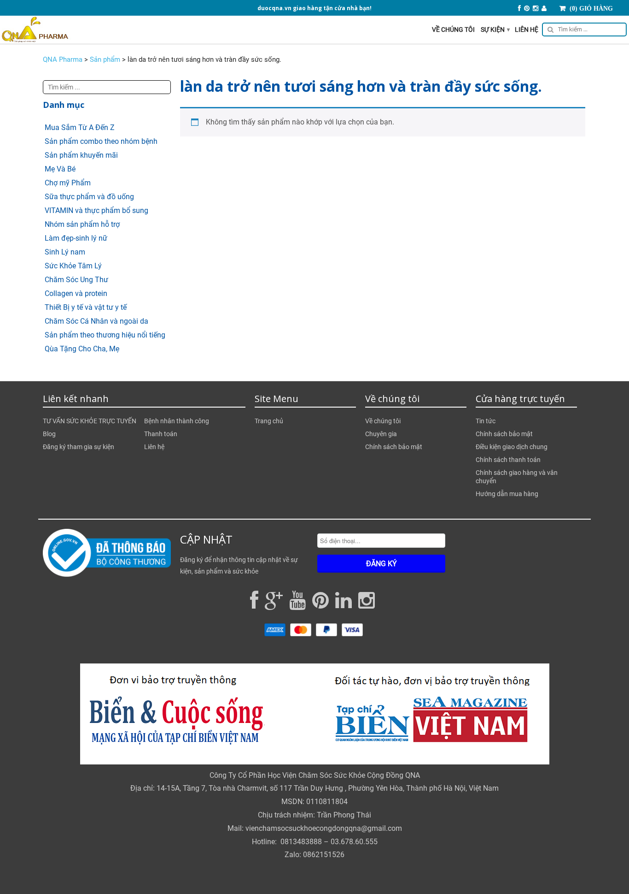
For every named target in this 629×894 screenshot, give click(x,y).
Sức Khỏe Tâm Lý (73, 265)
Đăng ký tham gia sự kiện (78, 446)
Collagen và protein (76, 293)
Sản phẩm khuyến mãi (81, 155)
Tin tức (485, 421)
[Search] (583, 31)
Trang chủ (269, 421)
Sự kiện (495, 29)
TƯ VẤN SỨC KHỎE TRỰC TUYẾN (89, 421)
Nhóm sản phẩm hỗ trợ (82, 224)
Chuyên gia (381, 434)
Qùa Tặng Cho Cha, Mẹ (82, 348)
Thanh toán (160, 434)
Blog (49, 434)
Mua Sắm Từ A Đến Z (80, 127)
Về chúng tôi (453, 29)
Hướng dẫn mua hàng (507, 493)
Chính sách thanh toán (508, 459)
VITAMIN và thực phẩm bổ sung (96, 210)
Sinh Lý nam (65, 252)
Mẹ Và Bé (60, 169)
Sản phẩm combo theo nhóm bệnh (101, 141)
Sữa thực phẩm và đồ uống (89, 196)
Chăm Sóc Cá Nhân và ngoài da (96, 321)
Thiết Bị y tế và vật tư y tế (86, 307)
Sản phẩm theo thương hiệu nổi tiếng (105, 335)
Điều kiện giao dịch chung (511, 446)
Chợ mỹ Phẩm (68, 182)
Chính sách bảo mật (393, 446)
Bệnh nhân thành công (176, 421)
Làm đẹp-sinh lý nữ (76, 238)
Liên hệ (526, 29)
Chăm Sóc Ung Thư (76, 279)
